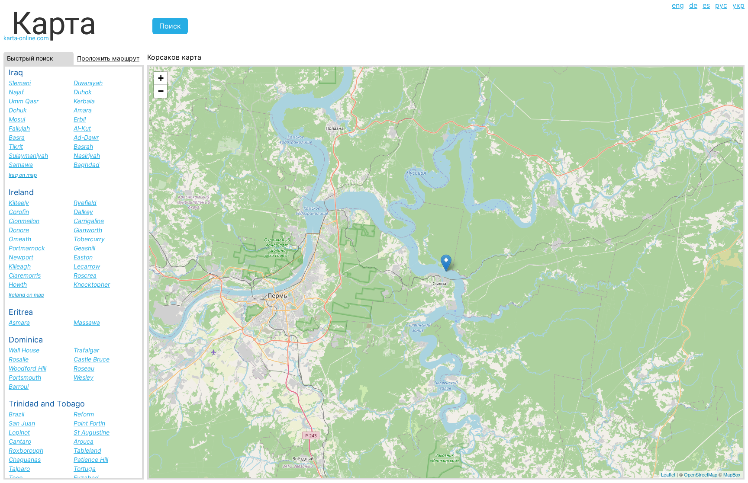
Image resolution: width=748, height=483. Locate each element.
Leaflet (668, 474)
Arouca (84, 441)
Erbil (80, 119)
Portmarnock (27, 248)
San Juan (22, 423)
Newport (21, 257)
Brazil (16, 414)
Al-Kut (82, 128)
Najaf (16, 92)
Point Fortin (89, 423)
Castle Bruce (92, 359)
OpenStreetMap (700, 474)
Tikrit (16, 146)
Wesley (84, 377)
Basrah (83, 146)
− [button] (161, 91)
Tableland (87, 450)
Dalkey (83, 211)
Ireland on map (26, 294)
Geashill (84, 248)
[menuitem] (678, 5)
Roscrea (85, 275)
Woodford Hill (27, 368)
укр (738, 5)
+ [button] (161, 78)
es (706, 5)
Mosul (17, 119)
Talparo (19, 468)
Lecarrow (87, 266)
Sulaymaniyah (28, 155)
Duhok (83, 92)
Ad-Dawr (86, 137)
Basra (17, 137)
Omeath (20, 239)
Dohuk (18, 110)
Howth (18, 284)
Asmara (19, 322)
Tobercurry (89, 239)
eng (678, 5)
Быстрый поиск (30, 58)
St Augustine (92, 432)
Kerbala (84, 101)
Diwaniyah (88, 82)
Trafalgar (86, 350)
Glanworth (88, 230)
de (693, 5)
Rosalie (19, 359)
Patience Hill (91, 459)
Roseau (84, 368)
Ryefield (85, 202)
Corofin (19, 211)
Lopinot (19, 432)
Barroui (19, 386)
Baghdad (87, 164)
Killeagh (20, 266)
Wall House (24, 350)
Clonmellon (24, 220)
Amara (83, 110)
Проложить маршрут (108, 58)
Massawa (87, 322)
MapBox (732, 474)
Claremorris (25, 275)
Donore (19, 230)
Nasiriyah (87, 155)
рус (721, 5)
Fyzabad (86, 477)
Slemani (20, 82)
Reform (84, 414)
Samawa (21, 164)
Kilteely (19, 202)
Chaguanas (25, 459)
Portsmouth (25, 377)
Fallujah (19, 128)
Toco (16, 477)
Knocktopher (92, 284)
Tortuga (85, 468)
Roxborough (26, 450)
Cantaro (20, 441)
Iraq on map (23, 175)
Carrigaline (89, 220)
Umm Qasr (24, 101)
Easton (83, 257)
